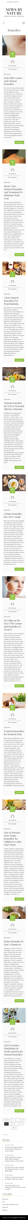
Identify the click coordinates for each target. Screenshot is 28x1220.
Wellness (4, 1210)
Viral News (15, 1217)
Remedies (7, 74)
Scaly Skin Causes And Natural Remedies (13, 81)
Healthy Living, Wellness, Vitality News (14, 16)
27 (21, 1124)
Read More (19, 142)
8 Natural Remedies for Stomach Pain (14, 733)
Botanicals (5, 1199)
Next (14, 1128)
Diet (3, 1202)
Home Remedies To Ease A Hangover (14, 943)
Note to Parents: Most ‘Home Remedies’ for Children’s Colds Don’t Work (12, 838)
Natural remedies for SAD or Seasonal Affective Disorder (14, 406)
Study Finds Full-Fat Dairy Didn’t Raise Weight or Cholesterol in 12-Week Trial (14, 1159)
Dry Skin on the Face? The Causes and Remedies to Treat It (13, 625)
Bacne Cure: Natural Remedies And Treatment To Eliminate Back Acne (13, 192)
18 (23, 1120)
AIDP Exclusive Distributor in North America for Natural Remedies (13, 1050)
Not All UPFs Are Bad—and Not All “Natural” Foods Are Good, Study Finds (14, 1169)
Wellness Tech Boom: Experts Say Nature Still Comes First (14, 1178)
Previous (7, 1120)
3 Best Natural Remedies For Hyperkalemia (11, 300)
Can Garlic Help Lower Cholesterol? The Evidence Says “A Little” (15, 1187)
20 (11, 1124)
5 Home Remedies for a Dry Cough (13, 515)
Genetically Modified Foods (10, 1204)
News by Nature (14, 11)
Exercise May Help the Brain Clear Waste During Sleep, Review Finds (14, 1149)
